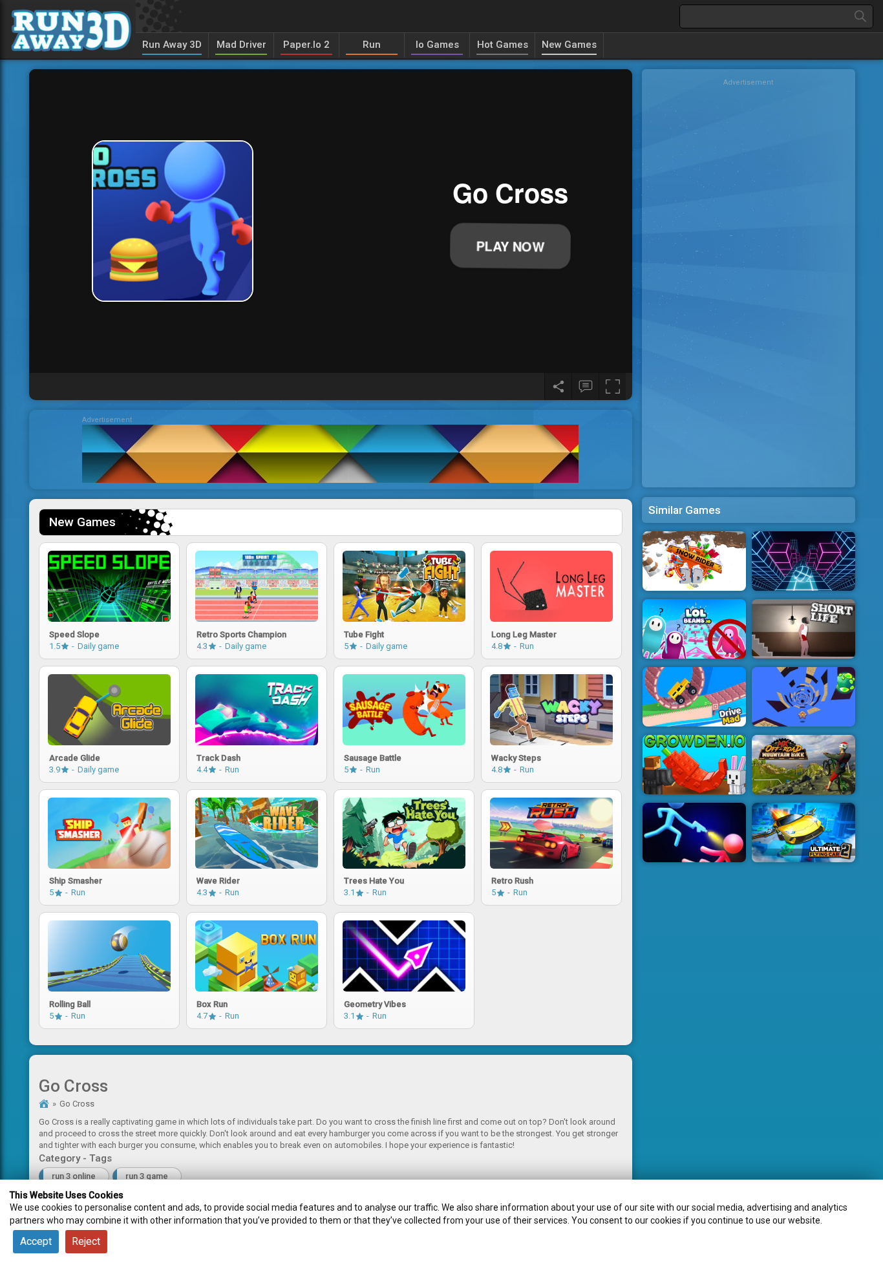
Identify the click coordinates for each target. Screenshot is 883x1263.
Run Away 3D (172, 44)
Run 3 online (74, 1176)
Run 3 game (146, 1176)
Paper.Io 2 (306, 44)
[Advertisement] (749, 281)
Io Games (437, 44)
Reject (86, 1241)
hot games (502, 44)
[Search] (860, 16)
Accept (36, 1241)
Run (372, 44)
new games (569, 44)
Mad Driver (241, 44)
